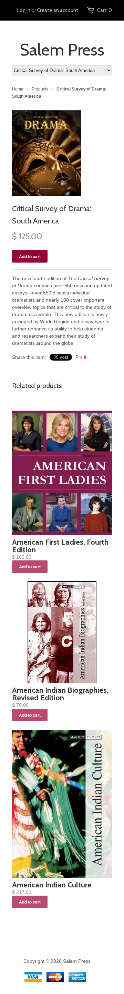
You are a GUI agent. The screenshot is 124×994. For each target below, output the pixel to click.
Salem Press (62, 49)
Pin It (80, 357)
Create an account (57, 10)
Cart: (104, 10)
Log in (23, 10)
